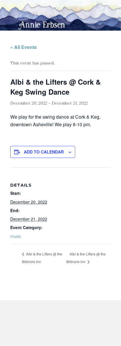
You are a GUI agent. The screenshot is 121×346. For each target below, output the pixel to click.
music (15, 236)
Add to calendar (44, 152)
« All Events (23, 47)
